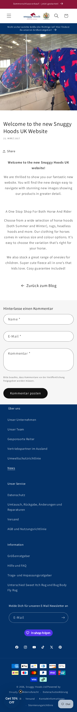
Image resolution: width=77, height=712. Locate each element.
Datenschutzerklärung (55, 692)
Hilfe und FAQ (16, 566)
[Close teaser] (20, 691)
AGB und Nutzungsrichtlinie (27, 529)
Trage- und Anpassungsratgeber (29, 575)
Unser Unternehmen (21, 420)
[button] (9, 16)
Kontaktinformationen (52, 698)
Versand (13, 519)
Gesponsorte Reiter (21, 439)
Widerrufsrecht (30, 692)
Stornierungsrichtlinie (40, 705)
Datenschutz (16, 495)
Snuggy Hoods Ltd (36, 686)
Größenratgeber (18, 556)
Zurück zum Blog (41, 285)
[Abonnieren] (63, 617)
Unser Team (15, 429)
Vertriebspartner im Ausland (27, 449)
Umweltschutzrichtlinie (24, 458)
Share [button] (11, 151)
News (11, 468)
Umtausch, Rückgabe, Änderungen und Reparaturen (34, 507)
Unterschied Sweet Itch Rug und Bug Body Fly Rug (37, 587)
